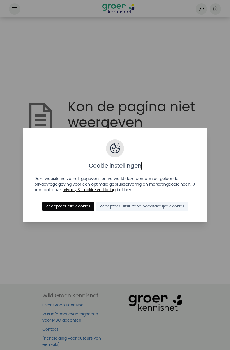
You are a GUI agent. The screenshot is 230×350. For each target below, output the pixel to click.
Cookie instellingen (115, 166)
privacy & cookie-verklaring (89, 190)
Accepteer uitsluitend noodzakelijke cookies (142, 206)
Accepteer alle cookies (68, 206)
